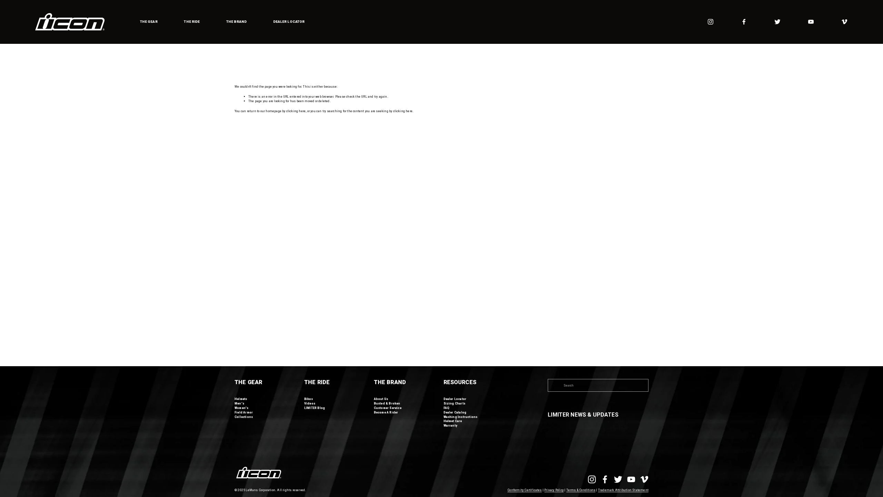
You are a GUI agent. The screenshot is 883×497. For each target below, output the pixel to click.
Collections (244, 417)
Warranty (450, 425)
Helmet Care (453, 421)
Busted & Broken (387, 403)
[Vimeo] (844, 21)
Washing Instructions (461, 417)
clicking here (296, 111)
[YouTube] (810, 21)
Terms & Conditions (581, 490)
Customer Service (387, 408)
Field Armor (244, 412)
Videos (309, 403)
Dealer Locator (289, 21)
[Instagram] (710, 21)
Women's (241, 408)
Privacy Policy (554, 490)
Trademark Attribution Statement (623, 490)
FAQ (447, 408)
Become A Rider (386, 412)
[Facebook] (744, 21)
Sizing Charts (455, 403)
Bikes (308, 399)
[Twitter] (777, 21)
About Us (381, 399)
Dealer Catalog (455, 412)
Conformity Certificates (524, 490)
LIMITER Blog (314, 408)
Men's (239, 403)
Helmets (241, 399)
